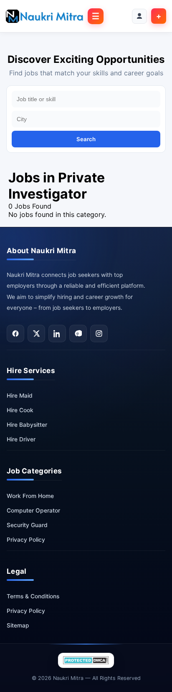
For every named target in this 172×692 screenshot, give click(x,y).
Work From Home (30, 496)
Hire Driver (21, 439)
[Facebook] (15, 333)
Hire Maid (20, 395)
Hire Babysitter (27, 424)
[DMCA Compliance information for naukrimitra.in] (86, 660)
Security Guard (27, 525)
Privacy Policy (26, 539)
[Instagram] (99, 333)
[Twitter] (36, 333)
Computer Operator (33, 510)
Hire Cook (20, 410)
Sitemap (18, 625)
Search (86, 139)
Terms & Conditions (33, 596)
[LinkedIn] (57, 333)
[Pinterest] (78, 333)
